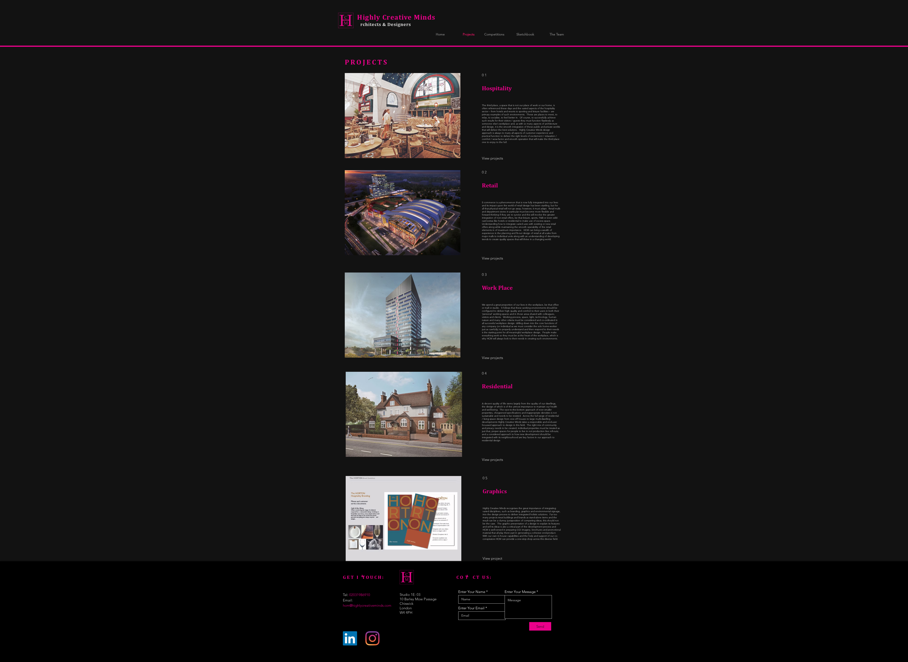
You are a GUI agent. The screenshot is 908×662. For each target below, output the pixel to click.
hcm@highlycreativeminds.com (367, 605)
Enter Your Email (471, 608)
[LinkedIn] (350, 638)
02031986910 (359, 595)
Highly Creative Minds (396, 17)
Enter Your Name (471, 591)
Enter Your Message (520, 591)
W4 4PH (406, 612)
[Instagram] (372, 638)
